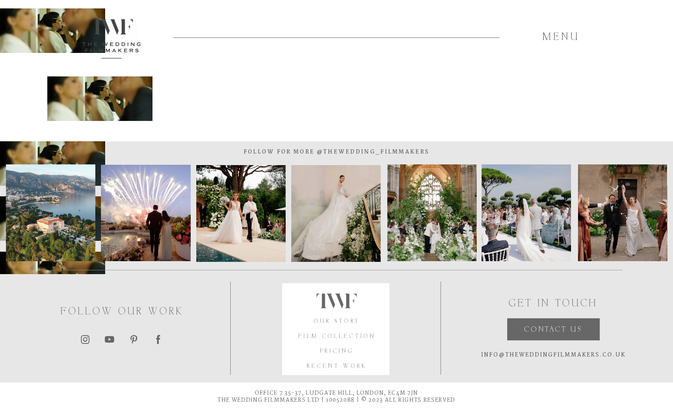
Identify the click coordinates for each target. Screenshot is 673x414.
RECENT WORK (337, 366)
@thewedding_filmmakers (371, 152)
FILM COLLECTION (337, 337)
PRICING (337, 351)
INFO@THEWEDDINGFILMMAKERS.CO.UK (553, 355)
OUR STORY (337, 322)
